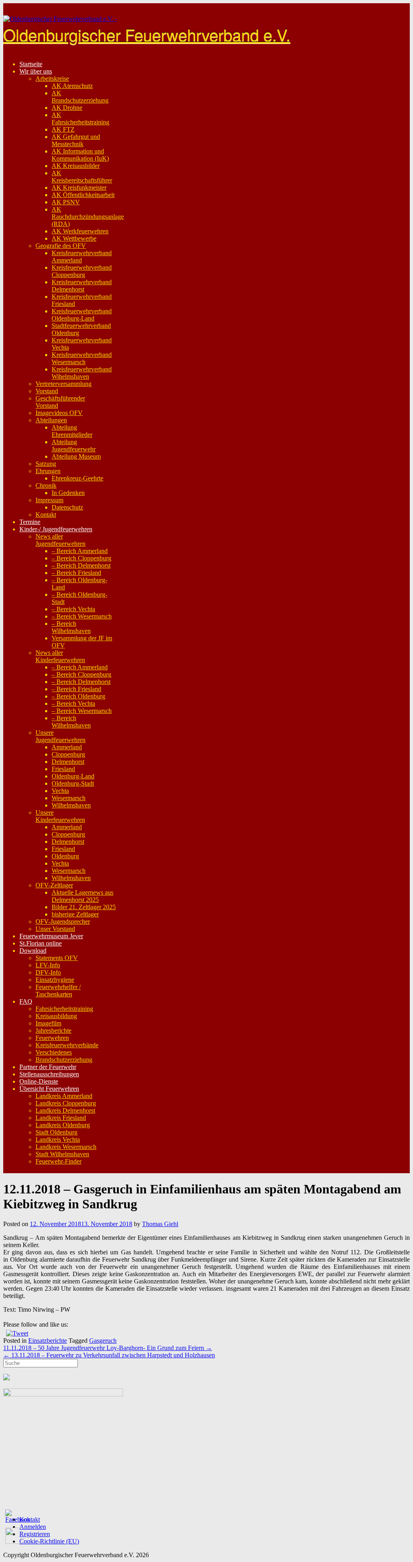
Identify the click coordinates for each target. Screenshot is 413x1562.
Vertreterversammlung (63, 383)
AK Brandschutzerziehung (80, 97)
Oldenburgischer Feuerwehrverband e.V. (146, 34)
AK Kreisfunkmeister (79, 187)
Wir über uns (35, 71)
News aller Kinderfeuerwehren (60, 656)
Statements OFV (56, 957)
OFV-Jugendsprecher (62, 921)
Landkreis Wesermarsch (65, 1146)
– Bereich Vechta (73, 609)
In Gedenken (68, 492)
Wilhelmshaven (71, 805)
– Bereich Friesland (76, 572)
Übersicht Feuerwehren (49, 1088)
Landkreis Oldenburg (62, 1125)
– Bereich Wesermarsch (82, 616)
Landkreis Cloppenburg (65, 1103)
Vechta (60, 790)
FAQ (25, 1001)
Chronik (45, 485)
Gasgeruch (103, 1340)
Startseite (30, 64)
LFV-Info (47, 965)
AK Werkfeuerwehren (80, 231)
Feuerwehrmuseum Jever (51, 936)
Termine (29, 521)
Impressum (49, 500)
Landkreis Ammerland (63, 1095)
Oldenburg (65, 856)
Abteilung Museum (76, 456)
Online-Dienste (38, 1081)
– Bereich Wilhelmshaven (71, 627)
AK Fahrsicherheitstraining (80, 118)
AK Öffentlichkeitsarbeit (83, 194)
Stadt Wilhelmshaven (62, 1154)
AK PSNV (66, 202)
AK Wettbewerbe (74, 238)
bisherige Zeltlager (75, 914)
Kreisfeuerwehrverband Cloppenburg (82, 271)
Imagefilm (48, 1023)
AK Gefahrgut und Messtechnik (76, 140)
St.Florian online (40, 943)
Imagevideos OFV (59, 412)
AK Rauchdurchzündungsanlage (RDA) (88, 216)
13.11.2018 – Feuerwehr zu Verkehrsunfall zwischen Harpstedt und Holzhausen (109, 1355)
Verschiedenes (53, 1052)
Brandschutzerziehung (63, 1059)
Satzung (45, 463)
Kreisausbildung (56, 1016)
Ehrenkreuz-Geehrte (77, 478)
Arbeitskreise (52, 78)
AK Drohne (67, 107)
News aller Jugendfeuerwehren (60, 540)
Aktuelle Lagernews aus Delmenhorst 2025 (82, 896)
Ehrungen (47, 471)
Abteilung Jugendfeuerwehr (74, 445)
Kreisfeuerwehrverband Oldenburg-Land (82, 315)
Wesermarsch (69, 798)
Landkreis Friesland (60, 1117)
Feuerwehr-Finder (58, 1161)
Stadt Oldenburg (56, 1132)
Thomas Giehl (160, 1223)
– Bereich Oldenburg (78, 696)
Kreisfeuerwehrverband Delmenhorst (82, 286)
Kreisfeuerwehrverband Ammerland (82, 257)
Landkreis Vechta (57, 1139)
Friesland (63, 768)
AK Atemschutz (72, 85)
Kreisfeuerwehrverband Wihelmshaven (82, 373)
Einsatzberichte (47, 1340)
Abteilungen (51, 420)
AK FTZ (63, 129)
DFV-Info (48, 972)
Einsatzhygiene (54, 979)
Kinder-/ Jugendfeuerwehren (55, 529)
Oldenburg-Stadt (73, 783)
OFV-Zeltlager (54, 885)
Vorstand (46, 391)
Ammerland (67, 747)
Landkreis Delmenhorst (65, 1110)
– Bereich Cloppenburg (81, 558)
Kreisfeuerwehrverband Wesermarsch (82, 358)
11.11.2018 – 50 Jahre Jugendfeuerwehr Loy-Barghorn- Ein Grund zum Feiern (107, 1347)
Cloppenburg (68, 754)
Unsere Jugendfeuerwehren (60, 736)
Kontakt (45, 514)
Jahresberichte (53, 1030)
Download (32, 950)
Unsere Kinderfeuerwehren (60, 816)
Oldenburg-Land (73, 776)
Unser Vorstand (55, 928)
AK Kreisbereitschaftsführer (82, 177)
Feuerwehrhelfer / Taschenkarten (58, 990)
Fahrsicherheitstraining (64, 1008)
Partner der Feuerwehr (47, 1066)
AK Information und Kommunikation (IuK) (80, 155)
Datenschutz (67, 507)
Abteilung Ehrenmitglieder (72, 431)
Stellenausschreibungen (49, 1074)
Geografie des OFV (60, 245)
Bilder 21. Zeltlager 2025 (84, 907)
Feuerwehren (52, 1037)
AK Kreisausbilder (76, 165)
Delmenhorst (68, 761)
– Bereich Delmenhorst (81, 565)
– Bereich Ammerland (80, 550)
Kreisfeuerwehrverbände (66, 1045)
